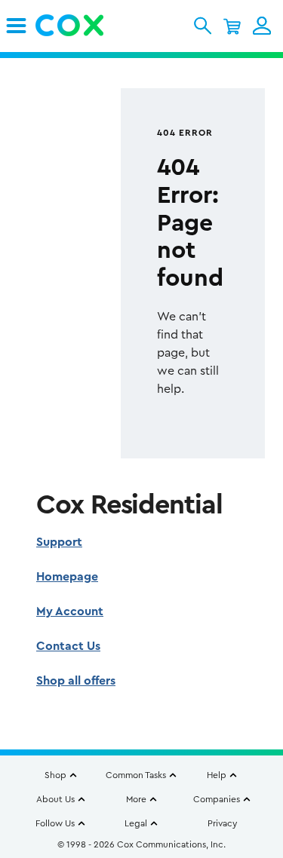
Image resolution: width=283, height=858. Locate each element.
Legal (136, 823)
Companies (216, 799)
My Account (69, 611)
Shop (55, 775)
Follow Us (55, 823)
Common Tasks (136, 775)
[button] (202, 26)
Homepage (67, 577)
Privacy (222, 823)
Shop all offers (75, 681)
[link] (16, 25)
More (136, 799)
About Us (55, 799)
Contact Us (68, 646)
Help (216, 775)
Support (59, 542)
